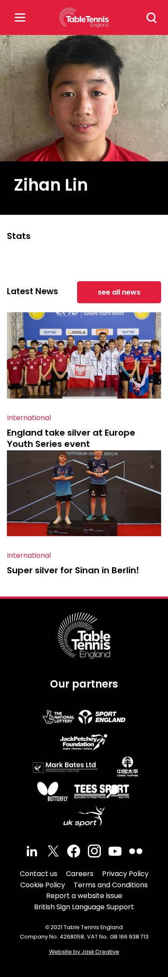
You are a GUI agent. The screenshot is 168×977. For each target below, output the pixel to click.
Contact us (38, 874)
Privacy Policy (125, 874)
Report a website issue (84, 896)
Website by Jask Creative (84, 951)
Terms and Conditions (111, 885)
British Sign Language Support (84, 907)
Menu (20, 17)
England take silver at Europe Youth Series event (71, 438)
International (29, 418)
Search (151, 17)
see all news (119, 292)
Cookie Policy (42, 885)
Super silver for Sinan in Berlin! (73, 570)
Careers (79, 874)
